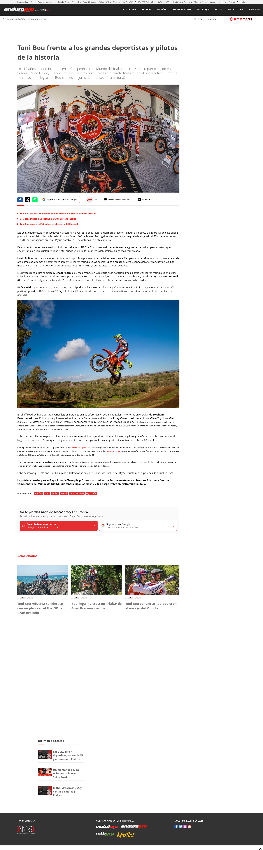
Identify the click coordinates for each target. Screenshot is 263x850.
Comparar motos (181, 9)
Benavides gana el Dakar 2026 (96, 2)
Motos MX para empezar (204, 2)
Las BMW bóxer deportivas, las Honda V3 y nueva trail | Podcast (68, 755)
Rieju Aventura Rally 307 (123, 2)
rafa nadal (91, 493)
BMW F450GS (163, 2)
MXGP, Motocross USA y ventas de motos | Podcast (67, 791)
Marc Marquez (77, 493)
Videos (218, 9)
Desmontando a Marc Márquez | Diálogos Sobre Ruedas (66, 773)
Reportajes (203, 9)
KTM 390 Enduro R (145, 2)
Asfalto (253, 9)
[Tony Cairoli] (98, 407)
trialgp (55, 493)
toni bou (39, 493)
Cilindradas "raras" (227, 2)
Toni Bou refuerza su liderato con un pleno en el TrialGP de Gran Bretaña (40, 608)
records (64, 493)
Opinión (161, 9)
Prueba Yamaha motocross (42, 2)
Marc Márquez (79, 447)
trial (47, 493)
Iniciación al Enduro (181, 2)
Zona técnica (235, 9)
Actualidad (129, 9)
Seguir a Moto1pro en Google (62, 199)
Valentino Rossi (113, 451)
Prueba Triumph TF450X (68, 2)
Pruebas (146, 9)
